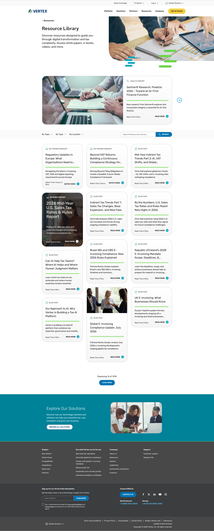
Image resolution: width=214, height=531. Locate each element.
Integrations (46, 465)
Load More (107, 383)
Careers (113, 461)
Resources (146, 11)
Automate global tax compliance (88, 457)
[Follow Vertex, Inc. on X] (149, 494)
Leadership (114, 465)
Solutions (120, 11)
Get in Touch (177, 11)
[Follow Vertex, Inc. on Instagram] (165, 494)
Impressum (167, 521)
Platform (108, 11)
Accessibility (123, 521)
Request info (149, 457)
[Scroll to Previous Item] (34, 100)
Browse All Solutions (59, 427)
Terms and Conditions (74, 504)
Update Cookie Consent (163, 524)
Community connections (119, 469)
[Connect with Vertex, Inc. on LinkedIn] (154, 494)
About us (113, 454)
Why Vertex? (46, 454)
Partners (133, 11)
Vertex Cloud (47, 457)
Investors (113, 473)
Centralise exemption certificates (89, 475)
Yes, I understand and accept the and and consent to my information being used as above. (65, 507)
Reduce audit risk (82, 468)
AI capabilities (47, 461)
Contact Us (128, 494)
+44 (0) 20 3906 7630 (152, 503)
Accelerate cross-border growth (88, 471)
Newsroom (114, 457)
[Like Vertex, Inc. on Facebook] (143, 494)
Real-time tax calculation (85, 454)
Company (159, 11)
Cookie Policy (136, 521)
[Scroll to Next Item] (179, 100)
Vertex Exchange (120, 3)
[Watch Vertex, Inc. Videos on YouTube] (160, 494)
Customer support (151, 454)
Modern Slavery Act (152, 521)
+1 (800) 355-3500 (128, 503)
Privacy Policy (49, 507)
